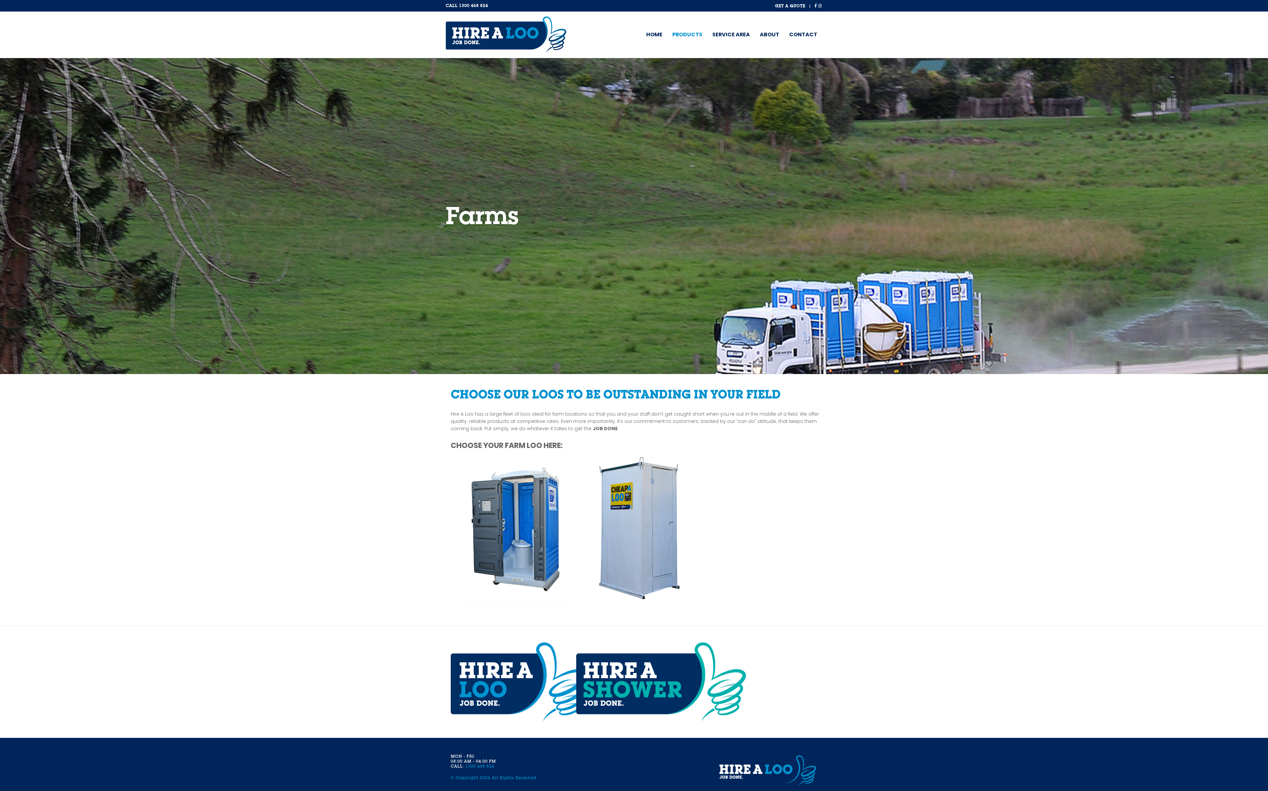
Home (654, 34)
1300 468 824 (473, 6)
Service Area (731, 34)
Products (687, 34)
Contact (803, 34)
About (769, 34)
